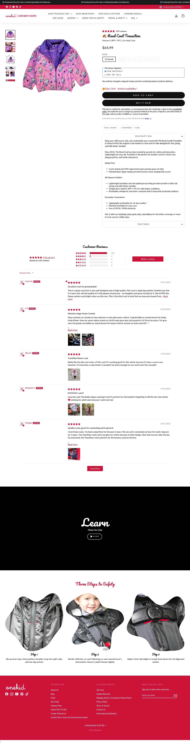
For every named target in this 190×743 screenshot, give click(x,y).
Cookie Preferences (58, 714)
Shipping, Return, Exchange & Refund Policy (113, 698)
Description (143, 136)
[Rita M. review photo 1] (74, 374)
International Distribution (106, 714)
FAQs (53, 698)
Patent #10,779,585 (59, 710)
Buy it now (143, 103)
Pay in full (114, 75)
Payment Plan (56, 706)
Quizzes (71, 18)
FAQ (133, 18)
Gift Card (100, 690)
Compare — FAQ (130, 128)
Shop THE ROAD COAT (59, 14)
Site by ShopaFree (95, 730)
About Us (54, 690)
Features (144, 224)
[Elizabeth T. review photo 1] (74, 409)
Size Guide (58, 18)
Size (105, 54)
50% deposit (115, 71)
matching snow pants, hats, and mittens (135, 214)
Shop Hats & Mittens (109, 14)
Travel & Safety (116, 18)
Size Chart (110, 128)
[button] (109, 31)
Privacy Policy (101, 702)
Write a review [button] (148, 259)
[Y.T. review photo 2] (88, 339)
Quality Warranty (103, 694)
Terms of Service (102, 706)
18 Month (122, 59)
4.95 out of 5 (49, 257)
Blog (52, 694)
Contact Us (100, 710)
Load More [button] (95, 468)
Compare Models (133, 14)
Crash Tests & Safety (93, 18)
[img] (74, 282)
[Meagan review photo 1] (74, 454)
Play (96, 536)
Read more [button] (72, 330)
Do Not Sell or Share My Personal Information (69, 717)
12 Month (109, 59)
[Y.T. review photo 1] (74, 339)
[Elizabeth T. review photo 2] (88, 409)
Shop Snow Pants (85, 14)
